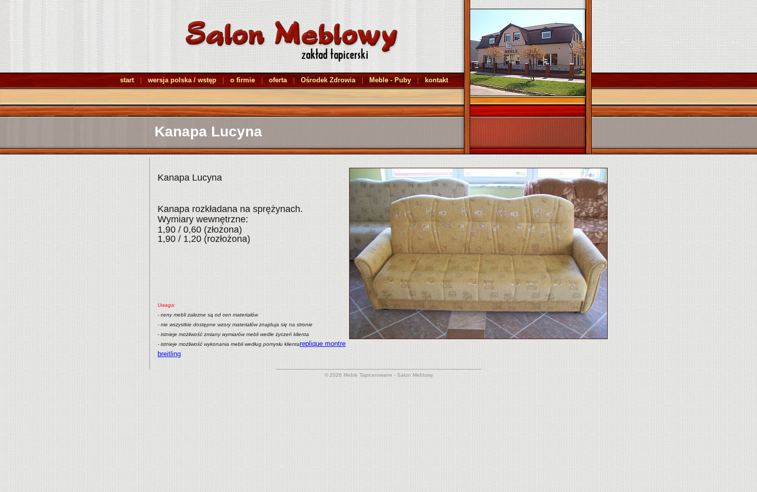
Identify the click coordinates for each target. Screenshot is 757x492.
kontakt (436, 80)
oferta (278, 80)
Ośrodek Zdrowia (328, 80)
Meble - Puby (390, 80)
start (127, 80)
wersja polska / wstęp (182, 80)
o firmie (242, 80)
